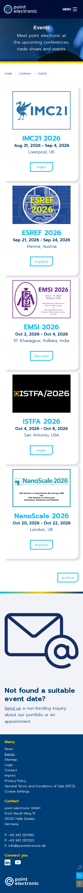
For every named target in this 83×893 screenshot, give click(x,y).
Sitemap (11, 759)
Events (42, 74)
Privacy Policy (15, 780)
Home (8, 74)
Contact (11, 770)
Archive (68, 578)
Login (9, 764)
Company (25, 74)
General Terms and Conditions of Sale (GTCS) (40, 786)
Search (79, 867)
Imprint (10, 775)
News (9, 748)
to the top (79, 883)
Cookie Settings (17, 791)
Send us (13, 708)
